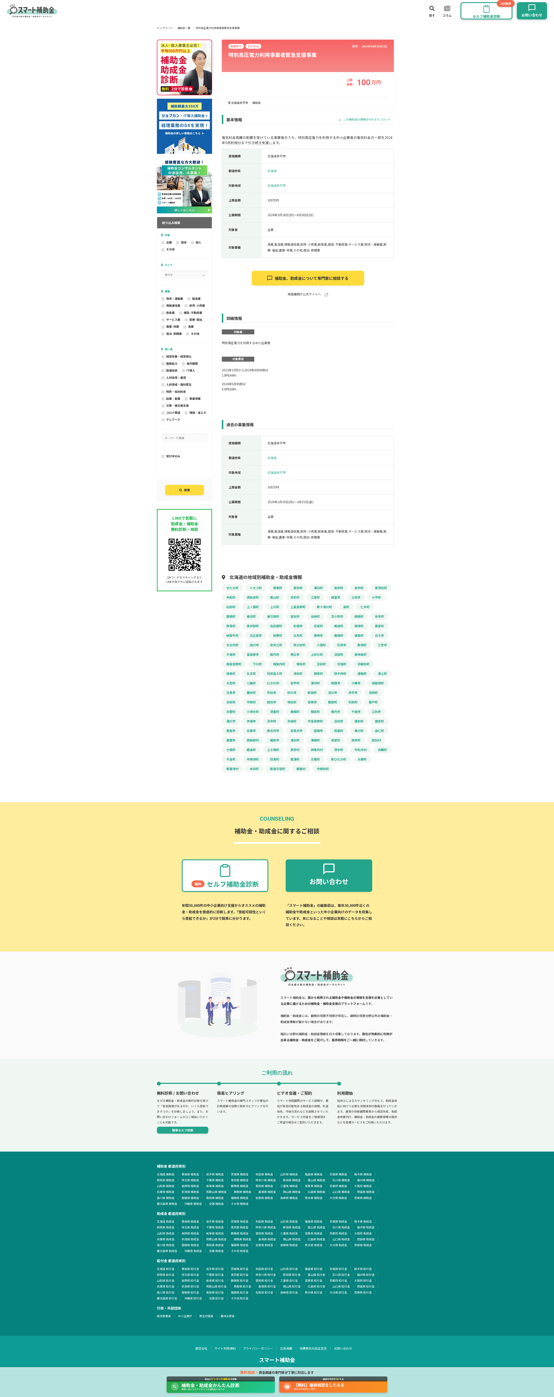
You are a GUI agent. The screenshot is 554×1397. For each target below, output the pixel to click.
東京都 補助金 (239, 1180)
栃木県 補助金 (363, 1174)
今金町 (230, 759)
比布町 (298, 635)
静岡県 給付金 (239, 1280)
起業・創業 (173, 398)
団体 (184, 242)
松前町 (230, 607)
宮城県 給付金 (239, 1269)
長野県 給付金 (190, 1280)
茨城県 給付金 (338, 1269)
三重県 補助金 (289, 1186)
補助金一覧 (183, 28)
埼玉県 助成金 (190, 1227)
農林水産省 (228, 1316)
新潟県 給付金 (292, 1275)
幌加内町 (279, 664)
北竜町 (315, 759)
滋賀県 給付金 (313, 1280)
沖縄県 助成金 (193, 1251)
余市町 (379, 616)
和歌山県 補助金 (216, 1192)
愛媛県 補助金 (190, 1198)
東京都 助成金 (239, 1227)
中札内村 (360, 750)
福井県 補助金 (366, 1180)
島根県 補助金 (267, 1192)
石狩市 (341, 645)
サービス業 (173, 319)
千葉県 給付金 (215, 1275)
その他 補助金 (239, 1204)
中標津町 (253, 759)
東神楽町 (360, 654)
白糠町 (382, 750)
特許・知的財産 (176, 392)
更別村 (376, 740)
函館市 (318, 730)
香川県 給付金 (165, 1292)
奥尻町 (338, 588)
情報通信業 (173, 305)
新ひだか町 (338, 759)
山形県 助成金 (289, 1221)
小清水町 (253, 711)
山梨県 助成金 (165, 1233)
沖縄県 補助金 (193, 1204)
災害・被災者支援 (177, 405)
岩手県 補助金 (215, 1174)
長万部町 (273, 616)
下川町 (257, 664)
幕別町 (251, 692)
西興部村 (253, 740)
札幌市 (298, 626)
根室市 (335, 597)
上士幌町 (273, 750)
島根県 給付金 (267, 1286)
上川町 (274, 607)
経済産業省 (164, 1316)
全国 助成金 (216, 1251)
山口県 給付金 (341, 1286)
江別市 (376, 711)
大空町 (230, 683)
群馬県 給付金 (165, 1275)
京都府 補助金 (338, 1186)
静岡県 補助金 (239, 1186)
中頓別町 (323, 769)
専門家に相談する (311, 278)
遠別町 (359, 721)
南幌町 (359, 616)
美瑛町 (338, 635)
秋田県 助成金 (264, 1221)
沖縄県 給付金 (193, 1298)
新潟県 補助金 (292, 1180)
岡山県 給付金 (292, 1286)
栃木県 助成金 (363, 1221)
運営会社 (201, 1348)
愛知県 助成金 (264, 1233)
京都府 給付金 (338, 1280)
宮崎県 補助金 (363, 1198)
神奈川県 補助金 (266, 1180)
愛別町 (298, 588)
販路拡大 (171, 363)
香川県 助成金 (165, 1245)
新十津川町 (324, 607)
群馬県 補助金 (165, 1180)
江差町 (315, 597)
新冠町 (312, 692)
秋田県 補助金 (264, 1174)
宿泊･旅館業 (174, 334)
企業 (169, 242)
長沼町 (251, 616)
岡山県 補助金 (292, 1192)
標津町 (359, 626)
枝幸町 (230, 673)
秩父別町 (299, 645)
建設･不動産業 (193, 313)
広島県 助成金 (316, 1239)
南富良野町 (234, 664)
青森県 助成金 (190, 1221)
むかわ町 (273, 683)
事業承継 (195, 398)
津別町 (298, 673)
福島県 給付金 (313, 1269)
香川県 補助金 (165, 1198)
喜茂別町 (381, 588)
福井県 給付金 (366, 1275)
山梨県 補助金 (165, 1186)
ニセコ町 (256, 588)
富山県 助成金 (316, 1227)
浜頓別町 (364, 664)
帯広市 (295, 654)
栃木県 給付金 (363, 1269)
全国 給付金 (216, 1298)
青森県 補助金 (190, 1174)
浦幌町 (315, 740)
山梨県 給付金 (165, 1280)
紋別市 (271, 702)
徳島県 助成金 (366, 1239)
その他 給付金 (239, 1298)
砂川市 (291, 692)
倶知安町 (253, 597)
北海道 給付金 (165, 1269)
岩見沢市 (296, 730)
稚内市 (335, 711)
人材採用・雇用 (176, 377)
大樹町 (362, 759)
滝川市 (230, 721)
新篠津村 (232, 769)
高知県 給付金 (215, 1292)
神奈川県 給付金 (266, 1275)
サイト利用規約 (225, 1348)
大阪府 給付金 (363, 1280)
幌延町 (315, 711)
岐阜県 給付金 (215, 1280)
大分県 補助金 (338, 1198)
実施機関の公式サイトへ (305, 294)
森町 (346, 607)
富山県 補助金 (316, 1180)
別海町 (274, 759)
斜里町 (338, 730)
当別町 (338, 721)
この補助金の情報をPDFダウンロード (367, 119)
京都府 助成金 (338, 1233)
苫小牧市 (337, 616)
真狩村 (295, 750)
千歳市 (356, 711)
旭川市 (254, 645)
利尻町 (353, 702)
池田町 (373, 692)
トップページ (164, 28)
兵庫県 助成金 (165, 1239)
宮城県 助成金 (239, 1221)
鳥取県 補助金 (242, 1192)
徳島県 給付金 (366, 1286)
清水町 (338, 750)
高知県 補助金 (215, 1198)
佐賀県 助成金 (264, 1245)
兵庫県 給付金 (165, 1286)
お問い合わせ (343, 1348)
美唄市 (318, 635)
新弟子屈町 (277, 769)
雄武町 (379, 721)
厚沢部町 (253, 626)
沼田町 (338, 654)
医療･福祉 (195, 319)
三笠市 (382, 645)
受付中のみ (173, 456)
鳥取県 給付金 (242, 1286)
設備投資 (171, 370)
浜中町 (271, 721)
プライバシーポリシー (258, 1348)
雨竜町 (277, 588)
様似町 (291, 702)
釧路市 (335, 683)
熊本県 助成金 (313, 1245)
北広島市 (256, 635)
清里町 (274, 711)
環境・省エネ (197, 413)
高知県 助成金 (215, 1245)
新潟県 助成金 (292, 1227)
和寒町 (277, 635)
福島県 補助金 (313, 1174)
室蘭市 (230, 740)
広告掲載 (286, 1348)
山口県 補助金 (341, 1192)
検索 (187, 490)
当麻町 (315, 616)
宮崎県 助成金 (363, 1245)
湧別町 (295, 740)
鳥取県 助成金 (242, 1239)
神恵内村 (317, 750)
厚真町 (230, 626)
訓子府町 (340, 673)
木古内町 (232, 645)
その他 (170, 249)
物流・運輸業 (174, 298)
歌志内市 (273, 730)
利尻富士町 (274, 673)
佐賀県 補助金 (264, 1198)
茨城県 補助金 (338, 1174)
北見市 (230, 692)
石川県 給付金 (341, 1275)
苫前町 (321, 664)
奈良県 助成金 (190, 1239)
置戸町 (373, 702)
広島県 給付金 (316, 1286)
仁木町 (365, 607)
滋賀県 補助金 (313, 1186)
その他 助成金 (239, 1251)
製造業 (196, 298)
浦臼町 (318, 588)
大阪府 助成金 (363, 1233)
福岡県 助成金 (239, 1245)
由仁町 (379, 730)
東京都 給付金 (239, 1275)
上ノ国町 (253, 607)
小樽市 (356, 683)
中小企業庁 (185, 1316)
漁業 (191, 326)
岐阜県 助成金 (215, 1233)
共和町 (230, 597)
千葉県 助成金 (215, 1227)
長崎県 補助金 (289, 1198)
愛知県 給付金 (264, 1280)
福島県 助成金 (313, 1221)
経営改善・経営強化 (179, 356)
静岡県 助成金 (239, 1233)
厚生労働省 (206, 1316)
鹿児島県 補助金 (167, 1204)
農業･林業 (172, 326)
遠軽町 (362, 673)
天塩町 (341, 664)
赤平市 (353, 692)
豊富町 (379, 626)
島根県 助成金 (267, 1239)
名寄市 (251, 730)
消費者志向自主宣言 (313, 1348)
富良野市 (253, 654)
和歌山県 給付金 (216, 1286)
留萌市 (312, 702)
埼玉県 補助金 (190, 1180)
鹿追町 (251, 750)
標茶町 (318, 673)
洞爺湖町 (378, 683)
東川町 (359, 730)
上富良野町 (298, 607)
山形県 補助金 (289, 1174)
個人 (198, 242)
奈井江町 (276, 645)
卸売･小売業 (197, 305)
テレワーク (173, 419)
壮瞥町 (230, 711)
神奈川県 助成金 (266, 1227)
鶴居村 (301, 769)
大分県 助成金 (338, 1245)
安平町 (295, 683)
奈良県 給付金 (190, 1286)
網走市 (274, 740)
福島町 (359, 635)
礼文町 (251, 673)
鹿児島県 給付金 (167, 1298)
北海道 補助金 (165, 1174)
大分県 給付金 (338, 1292)
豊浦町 (295, 759)
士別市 (356, 597)
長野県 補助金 (190, 1186)
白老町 (230, 702)
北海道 (272, 171)
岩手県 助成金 (215, 1221)
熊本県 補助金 (313, 1198)
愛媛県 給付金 (190, 1292)
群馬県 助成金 (165, 1227)
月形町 (295, 597)
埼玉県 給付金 (190, 1275)
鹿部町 (332, 702)
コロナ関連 (173, 413)
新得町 (362, 645)
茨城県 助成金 (338, 1221)
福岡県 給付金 (239, 1292)
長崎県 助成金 (289, 1245)
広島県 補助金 (316, 1192)
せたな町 (232, 588)
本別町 (254, 769)
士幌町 (230, 750)
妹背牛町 (232, 635)
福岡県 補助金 (239, 1198)
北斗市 (379, 635)
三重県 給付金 (289, 1280)
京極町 (291, 721)
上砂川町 (317, 654)
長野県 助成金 (190, 1233)
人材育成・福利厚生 (179, 384)
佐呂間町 (276, 626)
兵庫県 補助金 (165, 1192)
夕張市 (230, 654)
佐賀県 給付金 (264, 1292)
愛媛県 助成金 (190, 1245)
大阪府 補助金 (363, 1186)
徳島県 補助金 (366, 1192)
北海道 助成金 (165, 1221)
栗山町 (274, 597)
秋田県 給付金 (264, 1269)
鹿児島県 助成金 (167, 1251)
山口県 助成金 (341, 1239)
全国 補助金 (216, 1204)
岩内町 (359, 588)
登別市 (295, 616)
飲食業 (170, 313)
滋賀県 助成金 (313, 1233)
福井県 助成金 (366, 1227)
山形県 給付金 (289, 1269)
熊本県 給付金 (313, 1292)
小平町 (376, 597)
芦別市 (271, 692)
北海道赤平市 (239, 103)
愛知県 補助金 (264, 1186)
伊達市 (251, 721)
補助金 (256, 103)
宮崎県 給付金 (363, 1292)
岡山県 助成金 (292, 1239)
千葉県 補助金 (215, 1180)
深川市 (332, 692)
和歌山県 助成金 (216, 1239)
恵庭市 (230, 730)
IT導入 (191, 370)
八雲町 (321, 645)
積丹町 (274, 654)
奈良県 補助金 (190, 1192)
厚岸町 (356, 740)
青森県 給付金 (190, 1269)
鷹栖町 (230, 616)
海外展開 (192, 363)
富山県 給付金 (316, 1275)
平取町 (251, 702)
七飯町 (251, 683)
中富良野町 (315, 721)
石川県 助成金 (341, 1227)
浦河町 (315, 683)
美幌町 (295, 711)
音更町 (335, 740)
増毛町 (301, 664)
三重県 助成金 (289, 1233)
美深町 (338, 626)
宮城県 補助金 (239, 1174)
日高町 (318, 626)
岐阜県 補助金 (215, 1186)
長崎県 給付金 (289, 1292)
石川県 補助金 (341, 1180)
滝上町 (382, 673)
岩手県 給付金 (215, 1269)
